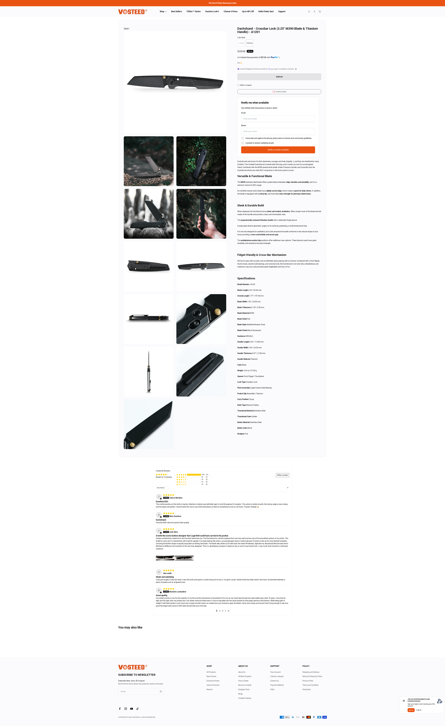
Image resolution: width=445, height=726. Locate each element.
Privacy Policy (307, 681)
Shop (162, 11)
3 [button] (222, 611)
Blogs (240, 694)
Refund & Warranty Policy (312, 676)
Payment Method (277, 685)
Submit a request (276, 676)
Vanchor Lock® (212, 11)
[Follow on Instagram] (125, 708)
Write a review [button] (282, 475)
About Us (241, 672)
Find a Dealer (243, 681)
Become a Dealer (244, 685)
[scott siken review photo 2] (184, 558)
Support (281, 11)
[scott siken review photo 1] (165, 558)
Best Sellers (176, 11)
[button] (181, 475)
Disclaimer (306, 689)
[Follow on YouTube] (131, 708)
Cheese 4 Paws (230, 11)
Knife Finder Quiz (266, 11)
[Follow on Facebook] (119, 708)
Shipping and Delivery (310, 672)
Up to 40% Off (248, 11)
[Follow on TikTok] (137, 708)
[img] (168, 495)
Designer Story (244, 689)
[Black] (249, 43)
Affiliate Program (244, 676)
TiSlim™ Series (193, 11)
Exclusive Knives (213, 681)
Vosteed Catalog (244, 698)
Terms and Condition (310, 685)
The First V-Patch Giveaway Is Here (222, 3)
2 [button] (219, 611)
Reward (209, 689)
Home (126, 28)
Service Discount (213, 685)
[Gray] (241, 43)
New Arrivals (211, 676)
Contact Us (274, 681)
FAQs (272, 689)
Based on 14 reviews (164, 477)
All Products (211, 672)
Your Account (275, 672)
